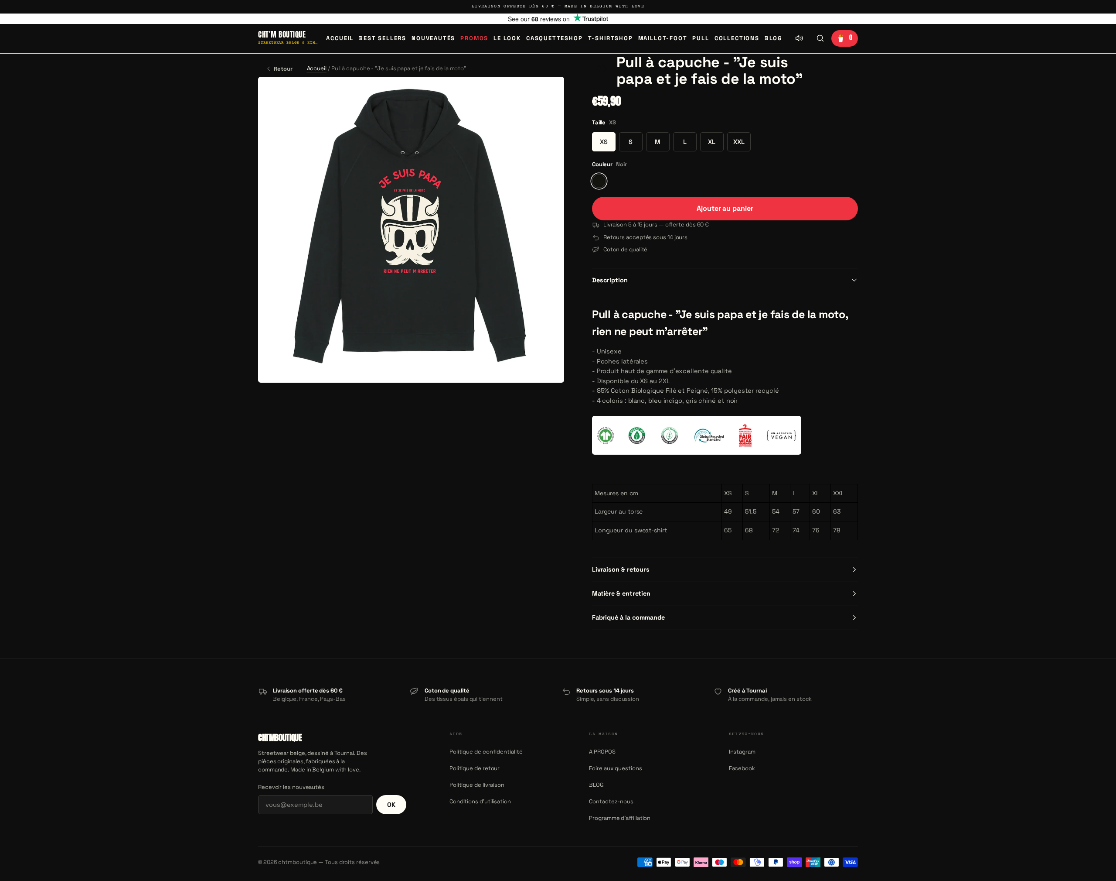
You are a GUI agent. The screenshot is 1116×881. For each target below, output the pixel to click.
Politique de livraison (476, 784)
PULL (700, 38)
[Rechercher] (820, 38)
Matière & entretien (621, 593)
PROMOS (474, 38)
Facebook (742, 768)
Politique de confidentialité (486, 751)
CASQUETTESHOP (554, 38)
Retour (283, 68)
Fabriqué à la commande (628, 617)
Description (610, 280)
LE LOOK (507, 38)
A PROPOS (602, 751)
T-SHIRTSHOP (610, 38)
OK (391, 805)
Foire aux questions (615, 768)
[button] (601, 70)
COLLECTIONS (737, 38)
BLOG (774, 38)
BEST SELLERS (382, 38)
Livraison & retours (621, 569)
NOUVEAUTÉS (433, 38)
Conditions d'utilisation (480, 801)
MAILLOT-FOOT (662, 38)
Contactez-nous (611, 801)
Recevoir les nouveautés (291, 787)
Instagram (742, 751)
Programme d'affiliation (619, 818)
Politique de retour (474, 768)
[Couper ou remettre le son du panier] (799, 38)
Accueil (340, 38)
